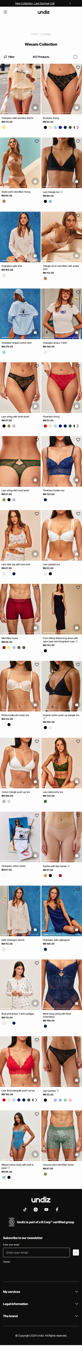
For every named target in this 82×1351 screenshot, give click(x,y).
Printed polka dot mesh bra (15, 715)
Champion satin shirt (12, 266)
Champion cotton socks (14, 866)
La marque (46, 34)
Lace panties (49, 1091)
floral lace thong (51, 118)
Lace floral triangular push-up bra (18, 1090)
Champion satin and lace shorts (17, 118)
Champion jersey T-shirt (55, 342)
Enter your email (11, 1244)
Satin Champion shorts (13, 940)
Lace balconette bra (53, 792)
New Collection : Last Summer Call (35, 3)
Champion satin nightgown (56, 940)
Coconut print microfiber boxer (58, 1164)
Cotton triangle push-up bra (16, 792)
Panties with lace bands (55, 866)
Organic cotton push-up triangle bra (61, 715)
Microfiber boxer (10, 638)
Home (34, 34)
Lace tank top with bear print (16, 564)
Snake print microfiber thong (16, 192)
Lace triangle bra (51, 192)
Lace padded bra (51, 564)
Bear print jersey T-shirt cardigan (18, 1013)
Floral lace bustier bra (53, 490)
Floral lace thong (51, 416)
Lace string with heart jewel (15, 416)
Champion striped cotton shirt (17, 342)
